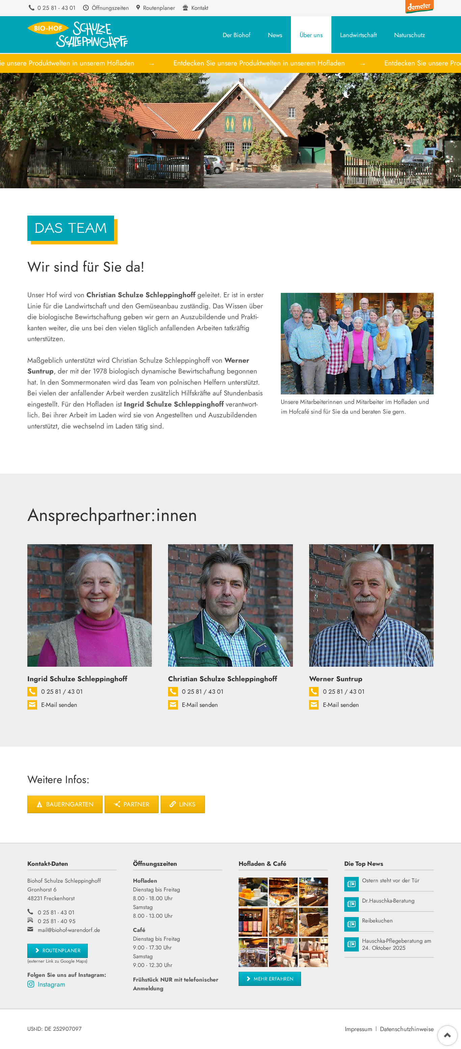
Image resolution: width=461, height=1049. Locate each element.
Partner (135, 804)
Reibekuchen (377, 920)
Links (187, 804)
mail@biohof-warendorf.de (69, 930)
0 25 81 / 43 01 (62, 691)
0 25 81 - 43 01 (56, 912)
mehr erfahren (273, 978)
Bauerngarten (68, 804)
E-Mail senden (59, 704)
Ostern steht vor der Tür (390, 880)
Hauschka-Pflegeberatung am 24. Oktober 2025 (396, 944)
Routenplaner (61, 950)
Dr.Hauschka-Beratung (388, 900)
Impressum (358, 1029)
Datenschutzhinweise (407, 1029)
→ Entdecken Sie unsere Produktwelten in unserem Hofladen (233, 63)
